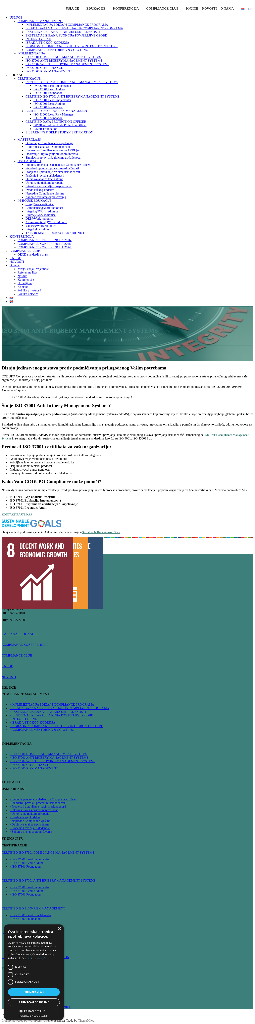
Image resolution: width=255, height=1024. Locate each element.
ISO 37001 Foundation (48, 107)
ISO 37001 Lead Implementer (52, 100)
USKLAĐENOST (29, 161)
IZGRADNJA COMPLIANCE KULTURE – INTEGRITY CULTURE (72, 46)
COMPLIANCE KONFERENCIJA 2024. (45, 247)
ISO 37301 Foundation (48, 93)
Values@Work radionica (41, 225)
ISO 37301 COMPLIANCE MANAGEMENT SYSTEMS (63, 57)
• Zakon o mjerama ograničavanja (31, 831)
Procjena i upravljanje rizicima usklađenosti (53, 172)
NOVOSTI (209, 8)
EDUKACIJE (96, 8)
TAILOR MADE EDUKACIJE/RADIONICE (55, 233)
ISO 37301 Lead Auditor (49, 89)
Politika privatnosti (29, 290)
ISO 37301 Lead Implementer (52, 85)
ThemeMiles (86, 1020)
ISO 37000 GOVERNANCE (44, 67)
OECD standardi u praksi (33, 254)
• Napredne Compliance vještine (30, 821)
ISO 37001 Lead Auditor (49, 103)
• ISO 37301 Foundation (25, 866)
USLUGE (72, 8)
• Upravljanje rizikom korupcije (29, 813)
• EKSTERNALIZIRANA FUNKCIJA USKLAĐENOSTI (48, 711)
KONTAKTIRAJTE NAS (17, 514)
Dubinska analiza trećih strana (44, 179)
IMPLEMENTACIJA (31, 53)
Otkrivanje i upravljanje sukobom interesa (52, 154)
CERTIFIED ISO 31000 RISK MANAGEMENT (57, 111)
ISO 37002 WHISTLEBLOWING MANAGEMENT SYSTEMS (67, 64)
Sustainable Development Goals (101, 532)
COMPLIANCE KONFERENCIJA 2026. (45, 240)
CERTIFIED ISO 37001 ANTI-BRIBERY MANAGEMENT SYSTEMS (72, 96)
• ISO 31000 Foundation (25, 918)
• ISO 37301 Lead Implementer (29, 859)
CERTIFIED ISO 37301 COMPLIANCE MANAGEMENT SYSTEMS (72, 82)
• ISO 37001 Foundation (25, 894)
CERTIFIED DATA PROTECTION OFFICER (56, 121)
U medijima (25, 283)
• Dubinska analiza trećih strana (29, 824)
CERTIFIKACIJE (29, 78)
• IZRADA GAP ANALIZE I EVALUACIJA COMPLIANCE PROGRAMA (59, 708)
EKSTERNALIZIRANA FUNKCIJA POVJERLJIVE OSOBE (66, 35)
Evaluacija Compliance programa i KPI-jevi (53, 150)
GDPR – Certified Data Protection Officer (59, 125)
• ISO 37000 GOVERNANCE (29, 764)
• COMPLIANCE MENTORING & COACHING (42, 729)
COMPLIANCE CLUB (162, 8)
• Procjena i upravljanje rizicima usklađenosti (38, 806)
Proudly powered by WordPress (22, 1020)
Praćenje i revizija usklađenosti (45, 175)
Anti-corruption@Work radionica (46, 222)
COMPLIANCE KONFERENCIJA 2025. (45, 243)
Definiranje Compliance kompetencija (49, 143)
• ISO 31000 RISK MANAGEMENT (34, 768)
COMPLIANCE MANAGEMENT (40, 21)
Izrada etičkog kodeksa (40, 190)
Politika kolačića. (37, 958)
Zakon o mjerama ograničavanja (46, 197)
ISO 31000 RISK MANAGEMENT (49, 71)
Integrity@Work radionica (42, 211)
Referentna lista (27, 272)
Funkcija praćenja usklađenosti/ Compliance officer (58, 164)
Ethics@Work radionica (41, 215)
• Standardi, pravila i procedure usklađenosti (37, 803)
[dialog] (34, 972)
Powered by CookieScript (34, 1015)
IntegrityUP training (38, 229)
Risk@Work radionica (40, 204)
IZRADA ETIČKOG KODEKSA (47, 42)
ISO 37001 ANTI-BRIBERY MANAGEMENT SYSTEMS (64, 60)
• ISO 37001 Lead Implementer (29, 887)
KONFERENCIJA (126, 8)
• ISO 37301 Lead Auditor (26, 863)
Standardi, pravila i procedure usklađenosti (52, 168)
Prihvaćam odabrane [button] (34, 1002)
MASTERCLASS (29, 139)
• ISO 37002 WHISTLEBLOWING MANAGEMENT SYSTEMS (52, 761)
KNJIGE (192, 8)
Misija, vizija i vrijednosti (33, 269)
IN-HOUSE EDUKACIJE (35, 200)
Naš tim (22, 276)
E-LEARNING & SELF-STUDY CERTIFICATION (59, 132)
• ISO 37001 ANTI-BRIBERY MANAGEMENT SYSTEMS (49, 757)
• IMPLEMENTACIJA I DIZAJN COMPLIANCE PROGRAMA (52, 704)
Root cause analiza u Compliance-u (48, 146)
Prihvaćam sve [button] (34, 992)
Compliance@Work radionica (44, 207)
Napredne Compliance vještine (45, 193)
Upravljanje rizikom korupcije (44, 182)
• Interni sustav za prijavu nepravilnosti (34, 810)
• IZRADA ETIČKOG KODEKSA (32, 722)
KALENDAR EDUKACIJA (20, 634)
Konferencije (26, 279)
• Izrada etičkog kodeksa (25, 817)
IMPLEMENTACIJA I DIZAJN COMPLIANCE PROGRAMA (67, 24)
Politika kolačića (28, 294)
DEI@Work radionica (39, 218)
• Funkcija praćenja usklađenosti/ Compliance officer (43, 799)
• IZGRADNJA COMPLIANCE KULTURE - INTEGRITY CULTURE (56, 726)
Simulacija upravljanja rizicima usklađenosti (53, 157)
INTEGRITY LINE (38, 39)
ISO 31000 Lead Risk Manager (53, 114)
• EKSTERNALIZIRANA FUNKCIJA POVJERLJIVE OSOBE (51, 715)
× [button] (59, 928)
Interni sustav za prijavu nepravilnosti (49, 186)
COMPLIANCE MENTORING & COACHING (57, 49)
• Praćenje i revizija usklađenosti (30, 828)
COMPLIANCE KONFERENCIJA (25, 644)
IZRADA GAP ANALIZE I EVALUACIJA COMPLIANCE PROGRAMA (74, 28)
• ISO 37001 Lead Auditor (26, 891)
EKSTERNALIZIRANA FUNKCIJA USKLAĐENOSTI (63, 32)
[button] (34, 1011)
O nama (227, 8)
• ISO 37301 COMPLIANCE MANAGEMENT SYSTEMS (48, 754)
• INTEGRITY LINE (23, 719)
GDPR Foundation (45, 128)
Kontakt (23, 286)
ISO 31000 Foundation (48, 118)
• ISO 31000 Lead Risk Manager (30, 915)
